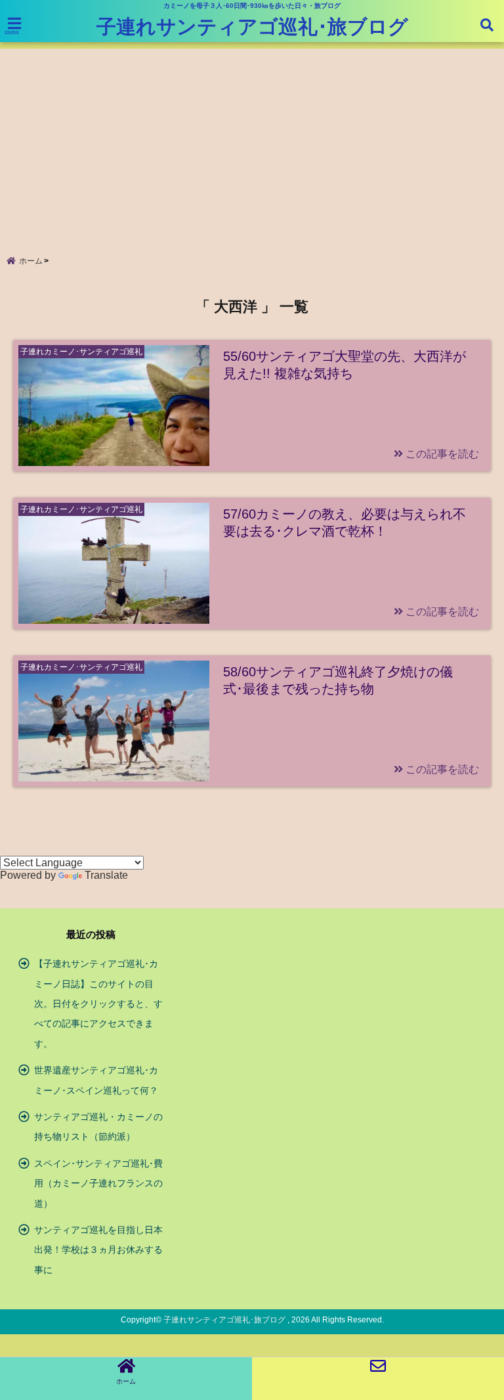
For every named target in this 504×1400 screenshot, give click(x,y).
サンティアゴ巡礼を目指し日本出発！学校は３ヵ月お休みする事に (98, 1250)
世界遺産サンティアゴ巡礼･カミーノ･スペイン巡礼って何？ (96, 1080)
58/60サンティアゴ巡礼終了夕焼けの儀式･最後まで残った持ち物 (338, 680)
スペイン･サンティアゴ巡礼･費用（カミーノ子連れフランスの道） (98, 1183)
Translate (106, 875)
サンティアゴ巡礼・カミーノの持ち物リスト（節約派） (98, 1126)
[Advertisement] (252, 141)
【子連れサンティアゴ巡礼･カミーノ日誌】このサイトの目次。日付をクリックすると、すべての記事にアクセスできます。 (98, 1003)
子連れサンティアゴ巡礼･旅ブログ (252, 26)
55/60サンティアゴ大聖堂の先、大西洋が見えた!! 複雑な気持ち (344, 365)
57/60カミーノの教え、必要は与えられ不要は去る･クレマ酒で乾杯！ (344, 522)
